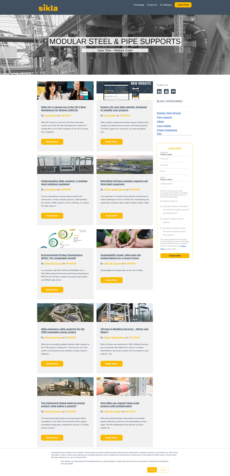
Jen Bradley (51, 115)
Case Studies (164, 126)
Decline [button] (163, 470)
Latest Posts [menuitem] (183, 5)
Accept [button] (152, 470)
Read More (52, 141)
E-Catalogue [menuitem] (166, 5)
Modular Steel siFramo (169, 113)
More (159, 134)
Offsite (160, 121)
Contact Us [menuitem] (152, 5)
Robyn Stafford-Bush (115, 189)
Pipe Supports (164, 117)
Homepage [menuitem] (139, 5)
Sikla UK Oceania (53, 263)
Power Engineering (167, 130)
